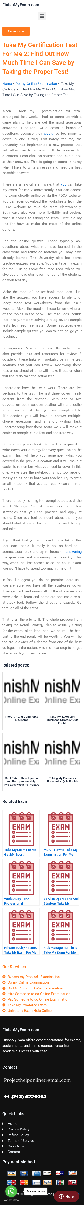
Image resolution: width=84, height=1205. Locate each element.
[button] (42, 16)
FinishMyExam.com (20, 4)
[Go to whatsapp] (11, 1191)
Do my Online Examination (36, 84)
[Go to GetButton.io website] (11, 1200)
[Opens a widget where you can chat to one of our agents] (66, 1197)
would (48, 133)
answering (74, 552)
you (63, 184)
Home (7, 84)
